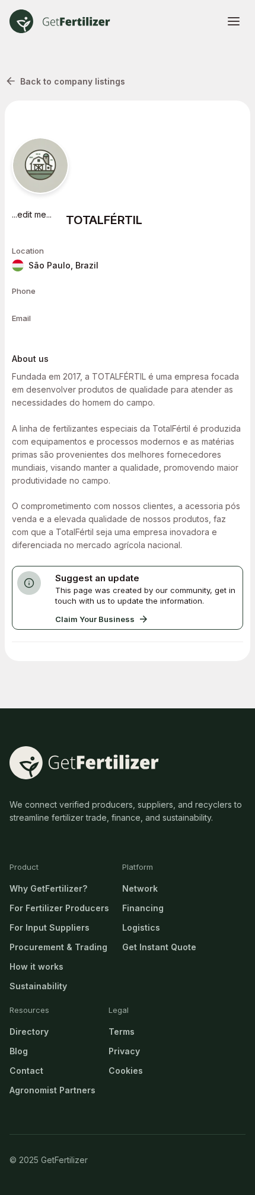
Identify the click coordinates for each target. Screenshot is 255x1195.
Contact (26, 1071)
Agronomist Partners (52, 1090)
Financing (143, 908)
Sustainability (38, 986)
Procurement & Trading (58, 947)
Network (140, 888)
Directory (29, 1031)
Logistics (141, 927)
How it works (36, 966)
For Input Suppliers (49, 927)
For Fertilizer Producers (59, 908)
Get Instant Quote (159, 947)
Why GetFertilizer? (48, 888)
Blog (18, 1051)
